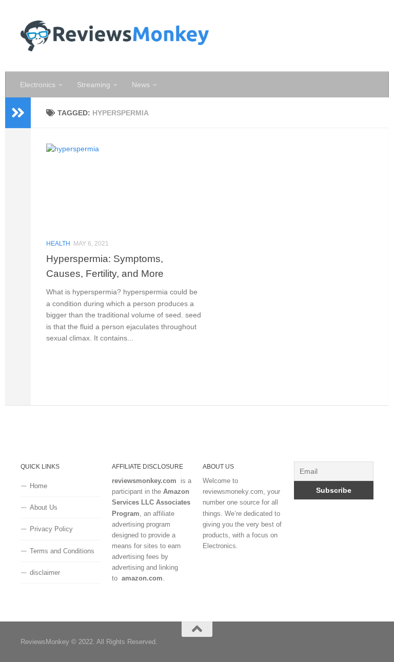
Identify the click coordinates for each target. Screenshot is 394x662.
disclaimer (45, 572)
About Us (43, 507)
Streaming (93, 85)
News (141, 85)
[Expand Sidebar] (18, 112)
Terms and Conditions (62, 551)
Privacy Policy (51, 529)
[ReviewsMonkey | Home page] (115, 36)
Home (38, 486)
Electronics (37, 85)
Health (58, 243)
